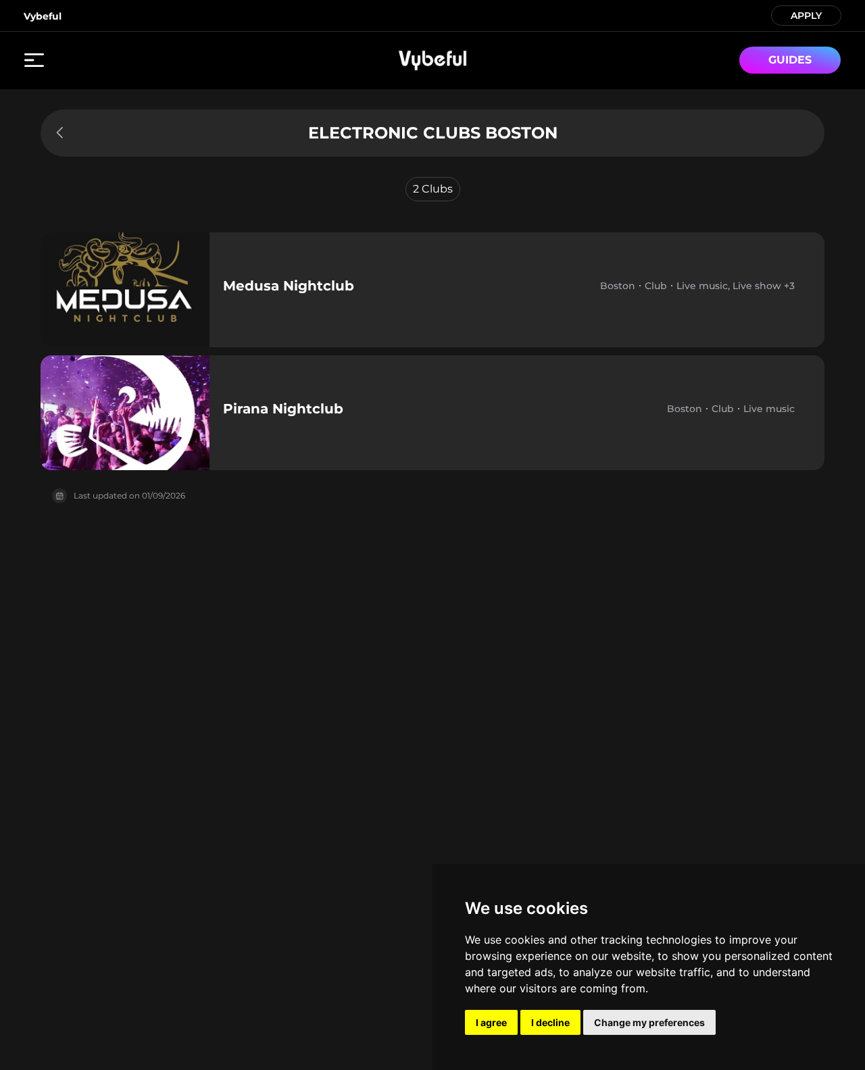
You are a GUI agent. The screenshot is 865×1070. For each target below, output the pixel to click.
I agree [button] (491, 1022)
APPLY (806, 14)
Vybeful (42, 16)
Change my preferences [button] (649, 1022)
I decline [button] (550, 1022)
